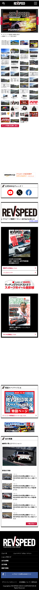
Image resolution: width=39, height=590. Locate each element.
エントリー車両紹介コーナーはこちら (14, 415)
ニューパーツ (17, 553)
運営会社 (34, 582)
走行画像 (4, 564)
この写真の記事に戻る (10, 125)
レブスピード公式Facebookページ (21, 574)
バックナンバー (8, 272)
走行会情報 (5, 560)
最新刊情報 (5, 568)
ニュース (4, 553)
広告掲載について (24, 582)
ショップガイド (6, 557)
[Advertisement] (19, 150)
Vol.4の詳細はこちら (9, 334)
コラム (24, 553)
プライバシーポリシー (9, 582)
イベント (29, 553)
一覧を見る (31, 523)
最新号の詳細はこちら (10, 268)
